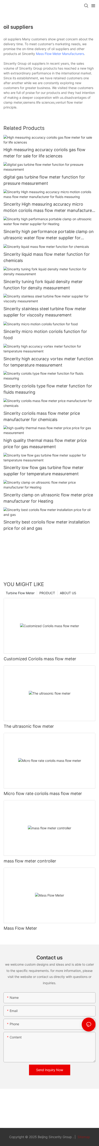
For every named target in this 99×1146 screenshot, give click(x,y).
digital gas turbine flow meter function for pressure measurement (44, 180)
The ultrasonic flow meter (29, 726)
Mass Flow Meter (20, 928)
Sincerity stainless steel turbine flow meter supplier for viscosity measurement (44, 311)
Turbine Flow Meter (20, 593)
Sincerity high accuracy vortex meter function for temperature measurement (48, 361)
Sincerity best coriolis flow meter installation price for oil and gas (46, 525)
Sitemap (83, 1137)
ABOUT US (68, 593)
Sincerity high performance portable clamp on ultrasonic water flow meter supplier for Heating (48, 235)
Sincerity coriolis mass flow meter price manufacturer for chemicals (41, 416)
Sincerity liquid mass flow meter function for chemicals (46, 257)
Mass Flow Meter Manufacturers (60, 54)
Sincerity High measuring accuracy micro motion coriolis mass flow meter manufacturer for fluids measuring (48, 208)
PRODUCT (47, 593)
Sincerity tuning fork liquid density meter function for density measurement (43, 284)
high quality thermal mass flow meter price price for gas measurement (45, 443)
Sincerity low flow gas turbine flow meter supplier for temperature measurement (43, 470)
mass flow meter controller (30, 861)
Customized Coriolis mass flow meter (40, 658)
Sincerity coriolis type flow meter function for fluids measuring (47, 389)
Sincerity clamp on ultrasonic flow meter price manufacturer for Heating (48, 498)
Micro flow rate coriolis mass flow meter (43, 793)
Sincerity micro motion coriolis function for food (45, 334)
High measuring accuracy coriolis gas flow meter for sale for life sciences (44, 152)
